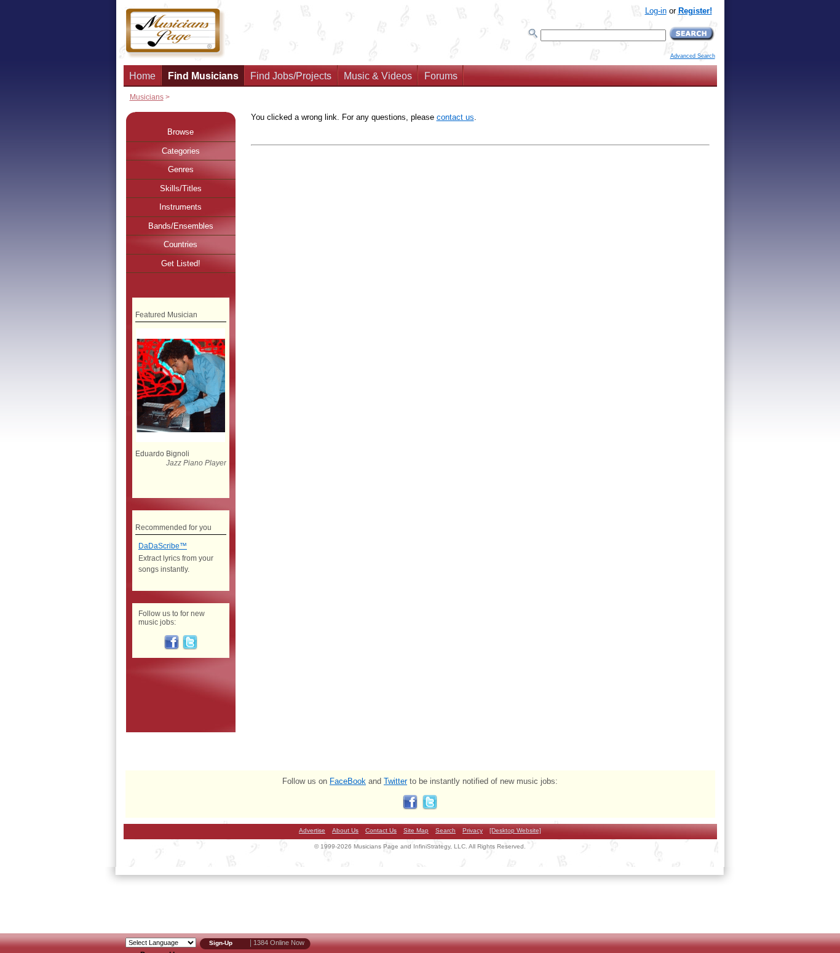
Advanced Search (692, 56)
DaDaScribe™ (162, 546)
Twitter (395, 781)
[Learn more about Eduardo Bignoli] (180, 439)
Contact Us (381, 830)
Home (142, 76)
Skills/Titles (181, 188)
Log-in (656, 10)
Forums (441, 76)
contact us (455, 117)
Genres (181, 169)
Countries (180, 244)
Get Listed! (180, 263)
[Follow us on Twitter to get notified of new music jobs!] (190, 647)
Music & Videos (378, 76)
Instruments (180, 207)
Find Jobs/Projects (290, 76)
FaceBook (348, 781)
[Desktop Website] (515, 830)
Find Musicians (203, 76)
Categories (181, 151)
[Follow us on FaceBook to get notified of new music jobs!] (171, 647)
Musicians (147, 97)
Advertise (312, 830)
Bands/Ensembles (180, 226)
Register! (695, 10)
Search (445, 830)
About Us (345, 830)
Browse (180, 131)
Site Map (416, 830)
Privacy (472, 830)
